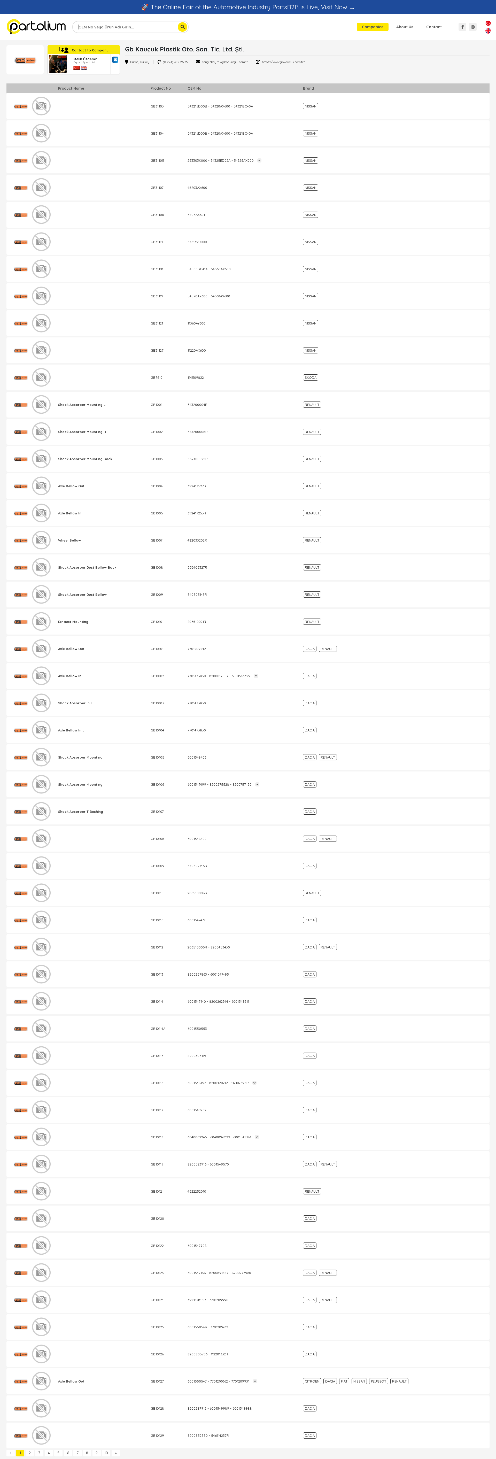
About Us (404, 26)
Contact (434, 26)
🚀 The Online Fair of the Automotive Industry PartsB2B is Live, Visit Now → (248, 7)
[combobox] (130, 27)
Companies (372, 26)
